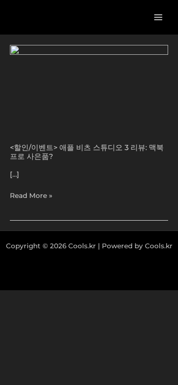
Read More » (31, 196)
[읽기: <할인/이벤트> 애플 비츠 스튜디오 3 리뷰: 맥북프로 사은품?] (89, 88)
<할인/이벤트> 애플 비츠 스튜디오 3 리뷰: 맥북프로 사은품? (87, 152)
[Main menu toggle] (158, 17)
